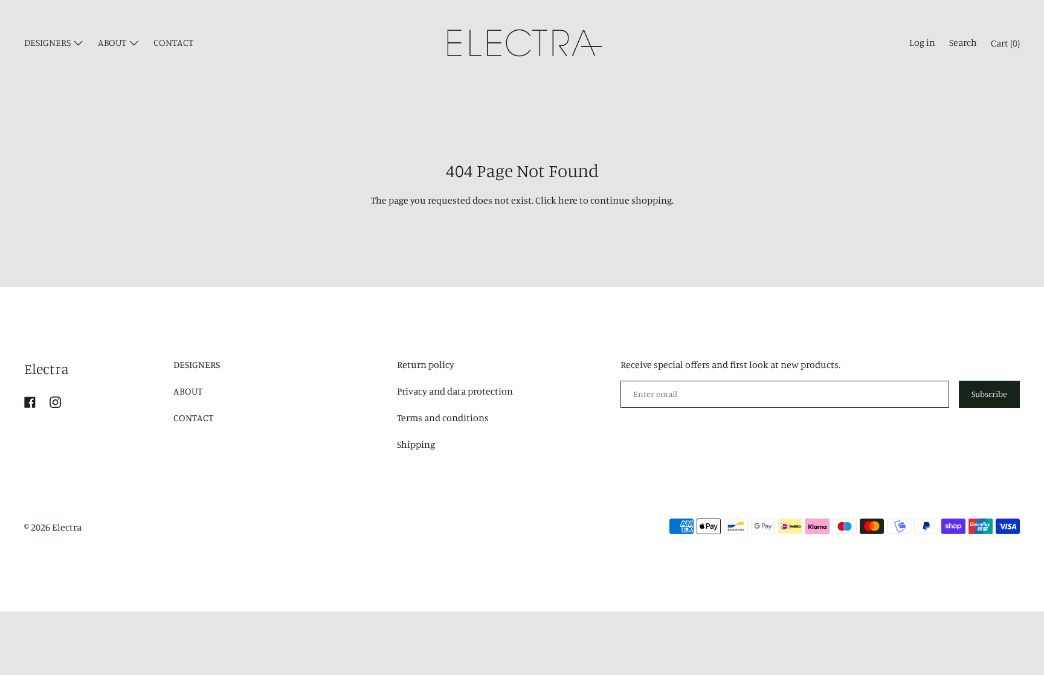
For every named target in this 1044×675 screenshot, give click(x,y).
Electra (46, 369)
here (568, 200)
